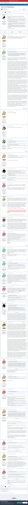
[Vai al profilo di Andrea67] (4, 250)
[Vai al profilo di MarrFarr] (4, 128)
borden (4, 35)
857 (4, 292)
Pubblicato (10, 139)
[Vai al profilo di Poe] (4, 52)
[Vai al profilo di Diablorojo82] (4, 305)
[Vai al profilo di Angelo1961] (4, 185)
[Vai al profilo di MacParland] (2, 9)
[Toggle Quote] (8, 21)
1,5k (4, 237)
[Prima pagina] (1, 12)
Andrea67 (3, 273)
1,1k (4, 20)
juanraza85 (4, 217)
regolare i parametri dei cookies (8, 503)
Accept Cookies (20, 502)
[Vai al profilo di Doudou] (4, 263)
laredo (4, 168)
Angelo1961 (4, 183)
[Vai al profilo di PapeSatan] (4, 17)
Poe (4, 49)
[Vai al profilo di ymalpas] (4, 324)
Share (20, 9)
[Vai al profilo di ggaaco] (4, 141)
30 (4, 202)
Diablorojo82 (4, 303)
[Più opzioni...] (26, 14)
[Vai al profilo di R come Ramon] (4, 198)
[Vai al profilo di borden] (4, 37)
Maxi (8, 9)
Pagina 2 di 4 (14, 486)
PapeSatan (4, 14)
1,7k (4, 223)
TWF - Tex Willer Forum (5, 2)
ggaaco (4, 139)
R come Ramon (4, 196)
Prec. (3, 486)
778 (4, 174)
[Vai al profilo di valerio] (4, 234)
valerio (4, 231)
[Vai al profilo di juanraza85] (4, 220)
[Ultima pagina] (11, 12)
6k (4, 42)
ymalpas (4, 322)
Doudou (4, 261)
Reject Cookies (25, 502)
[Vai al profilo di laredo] (4, 171)
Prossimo (9, 486)
